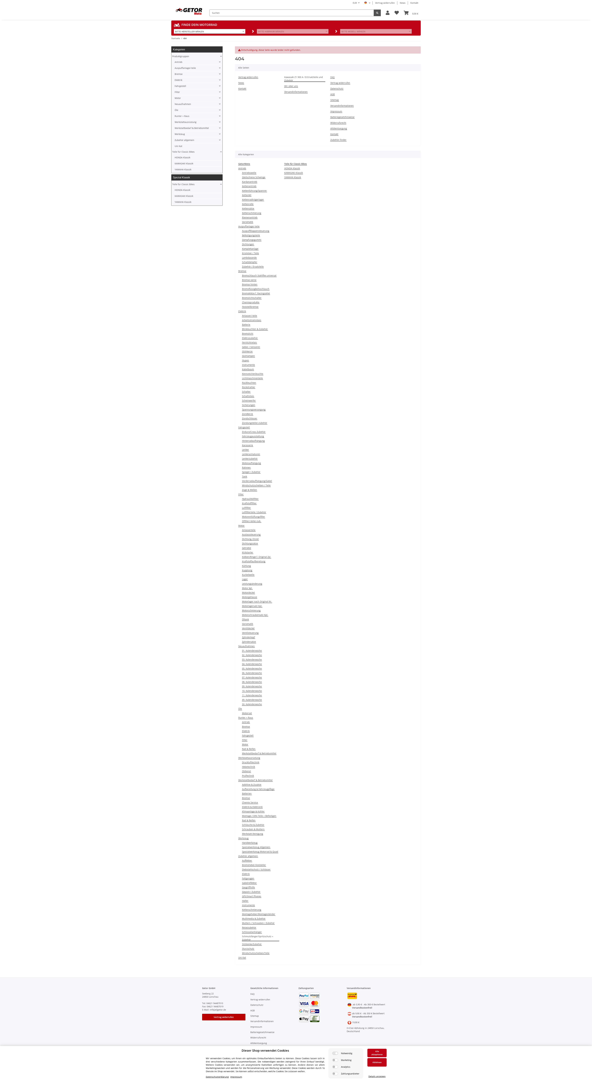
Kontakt (414, 2)
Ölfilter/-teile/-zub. (251, 521)
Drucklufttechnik (250, 762)
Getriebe (246, 547)
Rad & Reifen (248, 748)
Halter (245, 900)
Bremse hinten (249, 284)
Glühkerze (247, 351)
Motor (241, 525)
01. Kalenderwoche (252, 650)
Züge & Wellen (249, 489)
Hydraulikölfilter (250, 498)
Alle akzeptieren (377, 1053)
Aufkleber (247, 860)
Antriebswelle (249, 172)
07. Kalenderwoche (252, 677)
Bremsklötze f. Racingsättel (256, 293)
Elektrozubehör (250, 337)
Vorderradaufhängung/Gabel (257, 480)
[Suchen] (377, 13)
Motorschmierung (251, 610)
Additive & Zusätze (251, 784)
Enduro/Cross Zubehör (253, 431)
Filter (241, 494)
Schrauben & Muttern (253, 829)
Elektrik (242, 311)
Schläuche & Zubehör (253, 824)
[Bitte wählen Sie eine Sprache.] (367, 3)
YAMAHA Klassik (292, 177)
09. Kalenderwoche (252, 686)
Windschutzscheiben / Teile (256, 485)
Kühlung (246, 565)
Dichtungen (248, 244)
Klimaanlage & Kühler (253, 811)
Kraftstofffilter (249, 503)
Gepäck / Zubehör (251, 891)
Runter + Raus (245, 717)
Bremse (242, 270)
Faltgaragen (248, 878)
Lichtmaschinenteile (252, 378)
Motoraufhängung (251, 463)
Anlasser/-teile (249, 315)
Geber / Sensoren (251, 346)
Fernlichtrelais (249, 342)
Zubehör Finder (338, 139)
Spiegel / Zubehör (251, 471)
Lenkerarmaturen (251, 454)
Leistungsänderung (252, 583)
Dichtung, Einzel (250, 538)
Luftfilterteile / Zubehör (254, 512)
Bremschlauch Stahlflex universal (259, 275)
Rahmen (246, 467)
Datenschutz (336, 88)
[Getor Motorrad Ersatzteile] (188, 11)
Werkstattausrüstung (249, 757)
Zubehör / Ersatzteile (253, 266)
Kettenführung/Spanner (254, 190)
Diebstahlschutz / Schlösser (256, 869)
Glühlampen (248, 355)
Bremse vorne (249, 279)
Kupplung (247, 570)
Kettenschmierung (251, 212)
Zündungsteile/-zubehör (254, 422)
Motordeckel (248, 592)
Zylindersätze (249, 641)
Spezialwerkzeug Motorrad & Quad (260, 851)
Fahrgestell (244, 427)
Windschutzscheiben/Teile (255, 953)
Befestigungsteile (251, 235)
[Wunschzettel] (396, 13)
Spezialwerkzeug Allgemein (256, 847)
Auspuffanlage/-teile (248, 226)
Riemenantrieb (249, 217)
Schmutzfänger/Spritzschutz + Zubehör (257, 938)
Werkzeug (243, 838)
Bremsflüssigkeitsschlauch (255, 288)
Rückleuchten (249, 382)
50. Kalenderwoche (252, 704)
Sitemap (334, 99)
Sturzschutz (248, 948)
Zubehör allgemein (248, 856)
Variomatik (247, 221)
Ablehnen (377, 1062)
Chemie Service (250, 802)
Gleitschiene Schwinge (253, 177)
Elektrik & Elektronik (252, 806)
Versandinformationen (296, 91)
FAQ (332, 77)
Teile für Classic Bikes (183, 151)
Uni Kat (242, 957)
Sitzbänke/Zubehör (252, 944)
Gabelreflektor (249, 882)
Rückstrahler (248, 387)
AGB (332, 94)
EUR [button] (355, 2)
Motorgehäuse (249, 597)
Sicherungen (248, 404)
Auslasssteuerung (251, 534)
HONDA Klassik (292, 168)
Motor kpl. (247, 588)
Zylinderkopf (248, 637)
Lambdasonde (249, 257)
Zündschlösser (249, 418)
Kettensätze (248, 208)
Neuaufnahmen (246, 646)
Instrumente (248, 364)
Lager (245, 579)
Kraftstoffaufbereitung (253, 561)
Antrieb (242, 168)
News (402, 2)
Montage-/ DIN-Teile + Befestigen (259, 815)
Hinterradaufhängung (253, 440)
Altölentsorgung (338, 128)
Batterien (247, 793)
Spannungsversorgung (253, 409)
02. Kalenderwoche (252, 655)
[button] (387, 13)
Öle (240, 708)
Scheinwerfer (249, 400)
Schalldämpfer (249, 262)
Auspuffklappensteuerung (255, 230)
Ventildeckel (248, 628)
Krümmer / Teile (250, 253)
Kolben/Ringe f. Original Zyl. (256, 556)
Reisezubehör (249, 927)
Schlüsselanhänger (252, 931)
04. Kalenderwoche (252, 664)
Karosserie (247, 445)
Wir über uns (291, 86)
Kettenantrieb (249, 186)
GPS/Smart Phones (251, 896)
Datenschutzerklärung (217, 1076)
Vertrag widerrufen (385, 2)
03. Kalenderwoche (252, 659)
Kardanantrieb (249, 181)
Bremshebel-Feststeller (254, 864)
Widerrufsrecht (338, 122)
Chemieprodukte (250, 302)
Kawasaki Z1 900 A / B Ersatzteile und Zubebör (303, 79)
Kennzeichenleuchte (252, 373)
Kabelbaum (248, 369)
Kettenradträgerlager (253, 199)
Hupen (245, 360)
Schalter (246, 391)
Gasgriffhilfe (248, 887)
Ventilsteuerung (250, 632)
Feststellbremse (250, 306)
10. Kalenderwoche (252, 690)
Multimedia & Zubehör (253, 918)
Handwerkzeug (249, 842)
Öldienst (246, 771)
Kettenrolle (247, 204)
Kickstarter (247, 552)
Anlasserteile (248, 530)
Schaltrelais (248, 396)
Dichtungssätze (250, 543)
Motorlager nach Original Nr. (257, 601)
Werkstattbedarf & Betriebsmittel (259, 753)
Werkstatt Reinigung (252, 833)
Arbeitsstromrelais (251, 320)
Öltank (245, 619)
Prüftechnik (248, 775)
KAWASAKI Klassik (293, 172)
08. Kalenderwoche (252, 681)
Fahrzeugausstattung (253, 436)
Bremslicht (247, 333)
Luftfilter (246, 507)
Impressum (336, 111)
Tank (244, 476)
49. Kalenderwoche (252, 699)
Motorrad (247, 713)
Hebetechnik (248, 766)
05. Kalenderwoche (252, 668)
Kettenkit (246, 195)
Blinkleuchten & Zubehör (255, 329)
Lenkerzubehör (250, 458)
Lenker (245, 449)
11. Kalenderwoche (252, 695)
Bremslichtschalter (251, 297)
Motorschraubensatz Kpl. (255, 614)
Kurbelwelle (248, 574)
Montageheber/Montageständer (258, 914)
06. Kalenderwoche (252, 672)
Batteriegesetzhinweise (342, 116)
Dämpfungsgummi (251, 239)
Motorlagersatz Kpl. (252, 605)
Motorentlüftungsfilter (253, 516)
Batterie (246, 324)
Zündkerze (247, 413)
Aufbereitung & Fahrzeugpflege (258, 789)
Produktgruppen (180, 56)
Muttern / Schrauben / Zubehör (258, 923)
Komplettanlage (250, 248)
